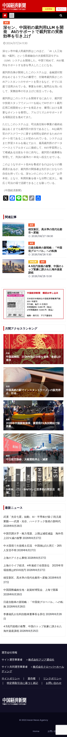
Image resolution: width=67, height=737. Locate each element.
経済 (6, 22)
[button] (61, 15)
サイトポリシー (11, 678)
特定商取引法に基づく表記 (22, 683)
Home (36, 731)
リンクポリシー (52, 678)
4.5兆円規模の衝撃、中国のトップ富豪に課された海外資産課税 (46, 269)
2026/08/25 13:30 (42, 276)
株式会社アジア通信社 (41, 660)
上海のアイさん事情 (15, 558)
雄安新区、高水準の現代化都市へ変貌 (25, 578)
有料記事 (33, 262)
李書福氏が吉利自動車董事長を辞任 (24, 614)
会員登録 (48, 9)
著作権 (31, 678)
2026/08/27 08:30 (42, 236)
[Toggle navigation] (11, 15)
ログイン (61, 9)
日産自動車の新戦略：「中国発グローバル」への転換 (45, 249)
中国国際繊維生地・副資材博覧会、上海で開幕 (30, 590)
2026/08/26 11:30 (42, 254)
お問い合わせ (53, 683)
